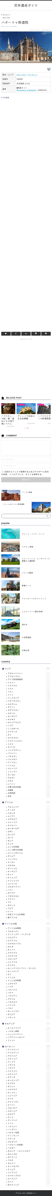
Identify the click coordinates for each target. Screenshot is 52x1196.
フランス (28, 1139)
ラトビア (28, 1169)
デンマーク (28, 1120)
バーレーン (28, 753)
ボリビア (28, 1014)
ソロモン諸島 (28, 1031)
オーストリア (28, 1080)
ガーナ (28, 838)
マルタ (28, 1160)
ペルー (28, 1008)
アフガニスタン (28, 676)
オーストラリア (28, 1028)
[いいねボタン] (49, 69)
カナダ (28, 947)
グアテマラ (28, 953)
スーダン (28, 862)
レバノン (28, 784)
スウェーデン (28, 1102)
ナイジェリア (28, 881)
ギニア (28, 841)
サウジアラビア (28, 722)
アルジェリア (28, 807)
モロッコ (28, 905)
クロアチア (28, 1089)
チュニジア (28, 878)
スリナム (28, 965)
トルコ (28, 744)
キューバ (28, 950)
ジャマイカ (28, 962)
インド (28, 695)
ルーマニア (28, 1179)
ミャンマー (28, 772)
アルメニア (28, 1059)
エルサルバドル (28, 944)
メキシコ (28, 1017)
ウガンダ (28, 813)
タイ (28, 735)
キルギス (28, 719)
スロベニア (28, 1111)
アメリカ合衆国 (28, 928)
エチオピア (28, 819)
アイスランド (28, 1050)
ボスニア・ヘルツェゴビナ (28, 1151)
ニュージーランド (28, 1034)
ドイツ (28, 1123)
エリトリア (28, 822)
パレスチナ (28, 759)
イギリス (28, 1065)
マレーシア (28, 769)
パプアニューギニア (28, 1037)
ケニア (28, 844)
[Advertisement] (26, 214)
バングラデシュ (28, 750)
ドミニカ (28, 977)
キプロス (28, 1083)
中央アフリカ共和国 (28, 914)
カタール (28, 713)
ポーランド (28, 1157)
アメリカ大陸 (27, 924)
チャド (28, 875)
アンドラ (28, 1062)
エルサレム (28, 704)
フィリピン (28, 762)
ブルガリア (28, 1142)
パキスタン (28, 756)
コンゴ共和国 (28, 847)
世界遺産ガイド (26, 5)
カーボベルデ (28, 828)
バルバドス (28, 990)
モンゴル (28, 775)
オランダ (28, 1077)
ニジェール (28, 884)
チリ (28, 974)
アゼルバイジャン (28, 673)
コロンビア (28, 959)
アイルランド (28, 1053)
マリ (28, 902)
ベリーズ (28, 1005)
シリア (28, 725)
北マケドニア (28, 1185)
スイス (28, 1099)
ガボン (28, 831)
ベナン (28, 890)
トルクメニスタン (28, 741)
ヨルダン (28, 778)
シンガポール (28, 729)
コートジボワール (28, 853)
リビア (28, 908)
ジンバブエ (28, 859)
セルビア (28, 1114)
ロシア (28, 1182)
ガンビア (28, 834)
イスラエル (28, 686)
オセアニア (27, 1023)
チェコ (28, 1117)
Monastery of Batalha (26, 90)
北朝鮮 (28, 790)
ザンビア (28, 856)
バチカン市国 (28, 1133)
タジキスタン (28, 738)
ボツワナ (28, 893)
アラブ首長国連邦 (28, 679)
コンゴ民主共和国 (28, 850)
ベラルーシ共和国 (28, 1145)
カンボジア (28, 716)
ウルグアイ (28, 937)
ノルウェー (28, 1126)
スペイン (28, 1105)
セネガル (28, 865)
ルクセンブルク (28, 1175)
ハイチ (28, 987)
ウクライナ (28, 1071)
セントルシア (28, 971)
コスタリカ (28, 956)
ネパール (28, 747)
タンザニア (28, 871)
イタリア (28, 1068)
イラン (28, 692)
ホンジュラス (28, 1011)
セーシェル (28, 868)
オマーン (28, 707)
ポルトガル (6, 18)
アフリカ (27, 802)
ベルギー (28, 1148)
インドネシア (28, 698)
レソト (28, 911)
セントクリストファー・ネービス (28, 968)
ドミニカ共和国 (28, 980)
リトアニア (28, 1172)
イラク (28, 689)
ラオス (28, 781)
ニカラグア (28, 984)
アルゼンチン (28, 931)
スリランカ (28, 732)
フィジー (28, 1040)
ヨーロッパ (6, 15)
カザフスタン (28, 710)
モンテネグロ (28, 1166)
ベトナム (28, 765)
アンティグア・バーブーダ (28, 934)
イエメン (28, 683)
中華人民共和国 (28, 787)
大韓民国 (28, 793)
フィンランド (28, 1136)
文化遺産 (5, 97)
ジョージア (28, 1096)
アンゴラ (28, 810)
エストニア (28, 1074)
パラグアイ (28, 996)
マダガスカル (28, 896)
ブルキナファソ (28, 887)
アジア (27, 669)
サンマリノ (28, 1093)
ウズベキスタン (28, 701)
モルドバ (28, 1163)
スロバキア (28, 1108)
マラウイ (28, 899)
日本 (28, 796)
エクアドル (28, 941)
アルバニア (28, 1056)
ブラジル (28, 999)
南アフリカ (28, 917)
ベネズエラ (28, 1002)
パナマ (28, 993)
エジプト (28, 816)
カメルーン (28, 825)
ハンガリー (28, 1129)
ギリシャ (28, 1086)
